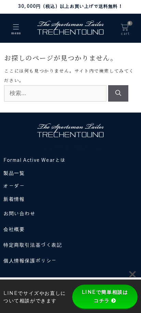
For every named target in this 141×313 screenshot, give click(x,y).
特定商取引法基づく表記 (32, 245)
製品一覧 (14, 173)
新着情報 (14, 199)
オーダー (14, 186)
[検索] (118, 93)
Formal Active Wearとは (34, 160)
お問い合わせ (19, 213)
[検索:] (56, 93)
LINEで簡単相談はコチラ (105, 296)
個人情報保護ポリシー (30, 261)
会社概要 (14, 229)
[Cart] (124, 30)
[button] (16, 27)
